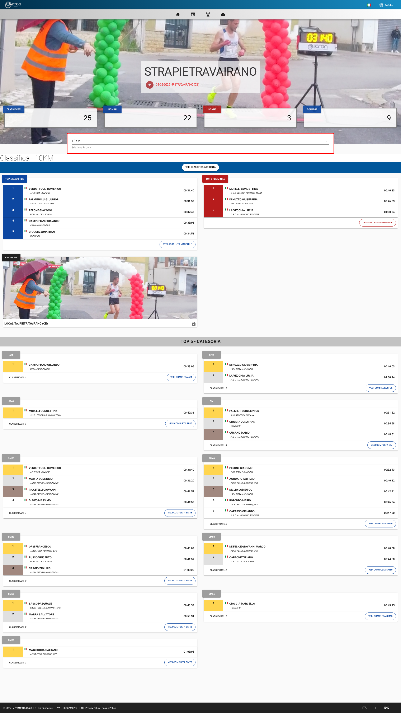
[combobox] (200, 143)
